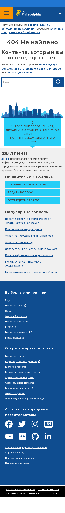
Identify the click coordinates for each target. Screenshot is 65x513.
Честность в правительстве (19, 382)
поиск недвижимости (21, 72)
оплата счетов (19, 68)
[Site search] (60, 13)
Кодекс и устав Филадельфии (21, 361)
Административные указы (19, 377)
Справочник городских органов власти (26, 447)
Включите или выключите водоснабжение (31, 272)
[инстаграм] (37, 426)
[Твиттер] (24, 426)
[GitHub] (38, 438)
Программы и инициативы (19, 458)
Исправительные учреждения (23, 229)
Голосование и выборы (17, 388)
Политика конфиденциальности (24, 493)
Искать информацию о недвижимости (29, 255)
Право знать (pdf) (48, 489)
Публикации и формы (17, 463)
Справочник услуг (15, 452)
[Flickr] (25, 438)
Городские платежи (15, 356)
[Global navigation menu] (6, 13)
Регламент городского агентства (22, 372)
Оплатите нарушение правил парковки (29, 235)
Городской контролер (16, 321)
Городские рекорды (15, 367)
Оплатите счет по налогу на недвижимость (32, 249)
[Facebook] (11, 426)
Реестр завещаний (14, 337)
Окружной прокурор (16, 316)
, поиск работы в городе (45, 68)
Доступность (54, 493)
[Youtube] (12, 438)
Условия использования (20, 489)
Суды (8, 311)
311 (3, 158)
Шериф (9, 327)
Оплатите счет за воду (19, 242)
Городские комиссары (17, 332)
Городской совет (14, 305)
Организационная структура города (24, 398)
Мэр (7, 300)
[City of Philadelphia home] (29, 13)
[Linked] (50, 438)
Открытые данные (15, 393)
